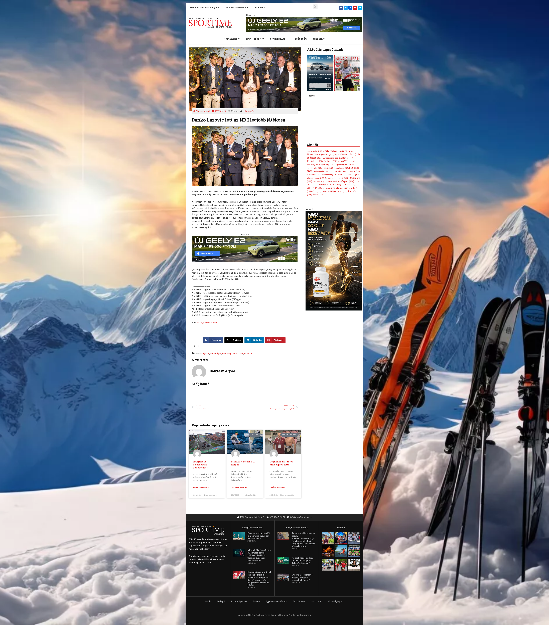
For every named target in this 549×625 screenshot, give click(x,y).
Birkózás (344, 214)
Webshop (319, 38)
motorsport (329, 234)
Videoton (248, 353)
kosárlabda (342, 228)
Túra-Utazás (299, 601)
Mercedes (314, 234)
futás (343, 221)
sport (240, 353)
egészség (315, 217)
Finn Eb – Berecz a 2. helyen (243, 463)
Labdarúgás (248, 111)
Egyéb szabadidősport (276, 601)
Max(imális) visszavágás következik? (200, 464)
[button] (315, 6)
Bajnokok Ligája (328, 214)
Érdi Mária (340, 251)
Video (312, 248)
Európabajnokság (333, 217)
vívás (316, 251)
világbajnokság (326, 248)
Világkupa (342, 248)
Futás (208, 601)
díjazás (206, 353)
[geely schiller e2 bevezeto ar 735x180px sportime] (245, 248)
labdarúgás (215, 353)
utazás (350, 244)
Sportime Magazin (323, 241)
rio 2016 (347, 237)
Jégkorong (342, 224)
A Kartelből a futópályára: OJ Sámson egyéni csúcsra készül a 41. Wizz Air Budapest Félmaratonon (259, 555)
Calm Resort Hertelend (236, 7)
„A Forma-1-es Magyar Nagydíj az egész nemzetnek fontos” (302, 577)
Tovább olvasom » (201, 487)
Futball (330, 221)
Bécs (355, 214)
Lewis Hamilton (322, 231)
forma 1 (315, 221)
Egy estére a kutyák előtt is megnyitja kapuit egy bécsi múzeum (258, 536)
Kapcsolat (260, 7)
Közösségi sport (336, 601)
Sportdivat (278, 38)
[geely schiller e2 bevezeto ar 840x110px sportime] (304, 24)
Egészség (301, 38)
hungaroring (326, 224)
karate (317, 228)
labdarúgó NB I (229, 353)
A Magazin (230, 38)
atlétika (328, 211)
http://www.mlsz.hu (207, 322)
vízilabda (328, 251)
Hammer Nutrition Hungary (204, 7)
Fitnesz (256, 601)
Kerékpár (220, 601)
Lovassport (316, 601)
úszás (318, 254)
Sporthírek (253, 38)
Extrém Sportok (239, 601)
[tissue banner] (334, 320)
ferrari (348, 217)
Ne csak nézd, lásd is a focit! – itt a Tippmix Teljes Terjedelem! (302, 560)
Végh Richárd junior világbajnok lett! (281, 463)
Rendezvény (332, 238)
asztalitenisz (314, 211)
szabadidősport (343, 241)
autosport (340, 211)
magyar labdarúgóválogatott (345, 231)
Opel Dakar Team (346, 234)
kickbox (328, 228)
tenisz (323, 244)
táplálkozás (337, 244)
